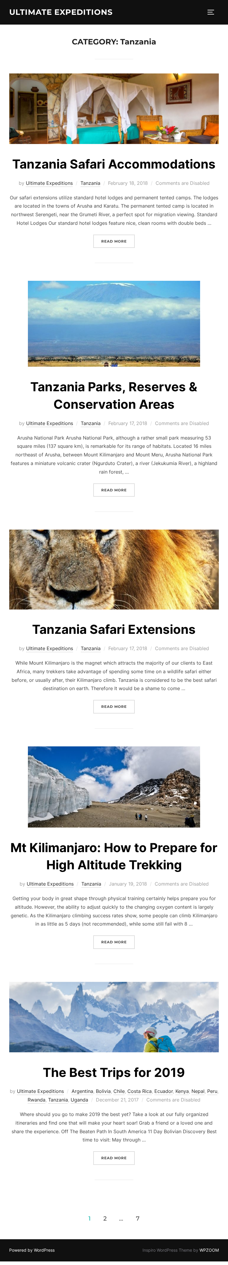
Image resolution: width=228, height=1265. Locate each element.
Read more (118, 241)
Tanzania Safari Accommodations (114, 163)
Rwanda (36, 1100)
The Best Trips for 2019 (114, 1072)
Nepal (198, 1091)
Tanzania (90, 183)
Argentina (82, 1091)
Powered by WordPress (32, 1250)
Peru (212, 1091)
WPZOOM (209, 1250)
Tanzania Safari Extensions (114, 629)
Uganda (79, 1100)
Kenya (182, 1091)
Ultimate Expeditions (61, 12)
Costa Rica (139, 1091)
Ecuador (163, 1091)
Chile (119, 1091)
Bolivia (103, 1091)
